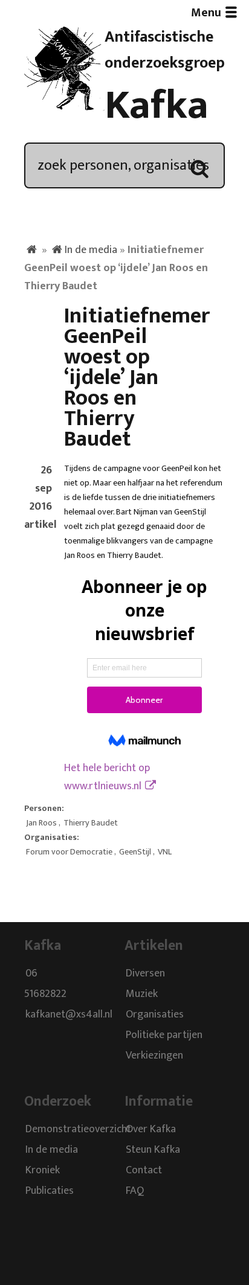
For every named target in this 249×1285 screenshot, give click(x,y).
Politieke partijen (164, 1036)
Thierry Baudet (90, 823)
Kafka (157, 105)
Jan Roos (41, 823)
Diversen (145, 974)
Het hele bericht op (107, 777)
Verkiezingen (154, 1056)
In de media (91, 250)
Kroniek (42, 1170)
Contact (144, 1170)
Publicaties (49, 1191)
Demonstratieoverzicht (78, 1129)
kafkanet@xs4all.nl (68, 1015)
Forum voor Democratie (69, 852)
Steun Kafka (153, 1150)
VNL (165, 852)
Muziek (142, 994)
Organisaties (155, 1015)
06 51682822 (45, 984)
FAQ (135, 1191)
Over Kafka (151, 1129)
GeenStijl (135, 852)
